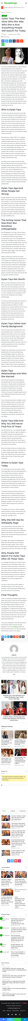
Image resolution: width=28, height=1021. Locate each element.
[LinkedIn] (8, 637)
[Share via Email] (23, 637)
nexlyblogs (15, 626)
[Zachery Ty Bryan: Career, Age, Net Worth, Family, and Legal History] (6, 818)
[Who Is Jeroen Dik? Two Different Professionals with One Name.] (7, 734)
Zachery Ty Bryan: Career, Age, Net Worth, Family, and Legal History (18, 817)
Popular (13, 811)
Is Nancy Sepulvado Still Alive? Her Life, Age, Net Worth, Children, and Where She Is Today (7, 900)
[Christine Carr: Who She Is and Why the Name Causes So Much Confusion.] (5, 929)
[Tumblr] (11, 637)
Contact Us (22, 1010)
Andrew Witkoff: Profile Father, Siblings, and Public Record (18, 852)
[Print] (2, 639)
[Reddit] (17, 637)
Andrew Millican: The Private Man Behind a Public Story (17, 946)
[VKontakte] (20, 637)
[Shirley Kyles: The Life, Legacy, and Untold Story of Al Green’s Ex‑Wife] (7, 753)
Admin (5, 34)
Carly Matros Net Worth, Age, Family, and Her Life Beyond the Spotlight (18, 825)
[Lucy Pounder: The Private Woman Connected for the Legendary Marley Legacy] (21, 752)
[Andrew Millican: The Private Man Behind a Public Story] (5, 947)
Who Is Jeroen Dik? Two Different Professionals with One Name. (6, 742)
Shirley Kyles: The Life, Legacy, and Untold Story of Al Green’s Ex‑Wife (6, 760)
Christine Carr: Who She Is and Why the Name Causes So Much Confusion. (19, 929)
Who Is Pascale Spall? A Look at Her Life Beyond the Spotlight (18, 953)
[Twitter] (5, 637)
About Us (9, 1010)
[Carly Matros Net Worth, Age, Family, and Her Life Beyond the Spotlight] (6, 825)
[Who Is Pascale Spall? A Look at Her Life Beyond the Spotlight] (5, 953)
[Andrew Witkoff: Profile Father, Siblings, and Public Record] (6, 853)
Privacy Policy (15, 1010)
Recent (4, 811)
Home (4, 12)
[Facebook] (2, 637)
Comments (23, 811)
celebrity (9, 12)
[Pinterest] (14, 637)
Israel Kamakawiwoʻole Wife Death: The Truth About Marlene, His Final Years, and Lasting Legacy (18, 843)
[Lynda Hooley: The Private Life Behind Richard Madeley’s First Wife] (21, 734)
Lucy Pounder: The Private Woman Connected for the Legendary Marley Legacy (20, 760)
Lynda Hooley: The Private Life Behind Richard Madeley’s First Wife (20, 742)
